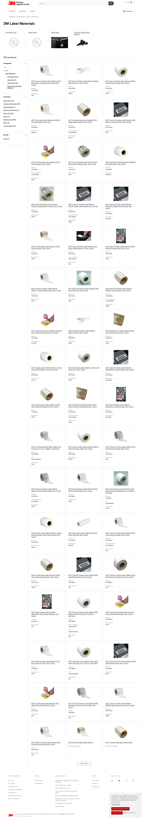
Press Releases (39, 783)
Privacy (21, 814)
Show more (84, 763)
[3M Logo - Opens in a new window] (19, 3)
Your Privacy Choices (55, 814)
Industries (22, 11)
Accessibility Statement (43, 814)
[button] (129, 812)
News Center (38, 780)
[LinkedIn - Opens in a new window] (112, 780)
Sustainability (12, 792)
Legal (16, 814)
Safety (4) (6, 123)
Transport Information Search (63, 785)
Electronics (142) (8, 113)
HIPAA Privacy (28, 814)
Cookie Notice (116, 804)
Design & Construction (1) (11, 110)
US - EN (128, 2)
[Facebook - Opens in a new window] (126, 780)
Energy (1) (6, 116)
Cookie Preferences (69, 814)
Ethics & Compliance (14, 798)
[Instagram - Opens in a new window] (133, 780)
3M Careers (11, 783)
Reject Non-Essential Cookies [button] (120, 808)
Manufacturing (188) (9, 120)
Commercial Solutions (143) (11, 104)
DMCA (34, 814)
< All (4, 67)
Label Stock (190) (12, 83)
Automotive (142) (8, 101)
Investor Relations (13, 786)
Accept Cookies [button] (117, 812)
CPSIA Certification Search (62, 788)
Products (12, 11)
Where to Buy (96, 786)
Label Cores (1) (11, 80)
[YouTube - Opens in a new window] (119, 780)
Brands (32, 11)
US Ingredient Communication (63, 803)
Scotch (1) (6, 139)
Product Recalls (59, 806)
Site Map (94, 783)
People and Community (14, 795)
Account (129, 11)
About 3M (11, 780)
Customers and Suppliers (15, 789)
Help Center (95, 780)
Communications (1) (9, 107)
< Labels (5, 70)
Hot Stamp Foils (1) (13, 77)
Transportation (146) (9, 126)
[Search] (111, 3)
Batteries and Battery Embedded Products (66, 795)
